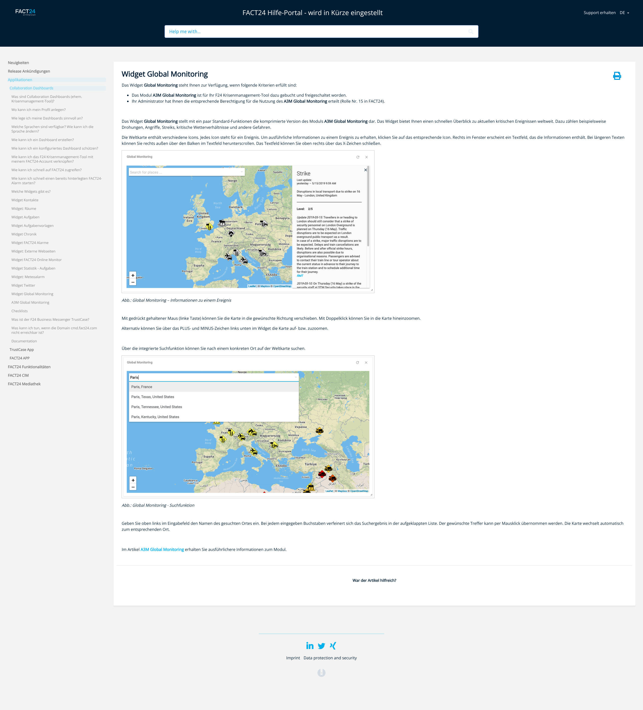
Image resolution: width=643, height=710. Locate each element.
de (623, 12)
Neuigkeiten (18, 62)
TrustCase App (22, 350)
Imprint (293, 658)
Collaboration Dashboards (31, 88)
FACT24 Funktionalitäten (29, 367)
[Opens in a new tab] (321, 672)
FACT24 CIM (18, 375)
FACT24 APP (20, 358)
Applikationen (20, 80)
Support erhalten (600, 12)
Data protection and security (330, 658)
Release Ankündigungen (29, 71)
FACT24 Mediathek (24, 384)
